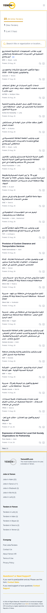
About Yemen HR (9, 554)
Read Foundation (8, 166)
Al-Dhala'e (11, 234)
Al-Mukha (11, 129)
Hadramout (20, 218)
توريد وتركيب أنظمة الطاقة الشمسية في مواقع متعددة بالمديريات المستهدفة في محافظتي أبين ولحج (20, 141)
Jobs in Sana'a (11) (10, 484)
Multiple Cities (14, 94)
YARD (4, 187)
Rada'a (14, 284)
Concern (5, 76)
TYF (3, 234)
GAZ (4, 203)
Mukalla (10, 358)
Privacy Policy (8, 563)
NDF (4, 358)
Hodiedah (15, 302)
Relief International (9, 250)
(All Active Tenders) (13, 19)
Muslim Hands (7, 389)
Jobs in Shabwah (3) (11, 488)
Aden (13, 218)
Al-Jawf (11, 187)
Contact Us (7, 550)
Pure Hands (6, 439)
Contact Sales (13, 582)
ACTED (5, 94)
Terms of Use (8, 558)
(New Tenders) (11, 25)
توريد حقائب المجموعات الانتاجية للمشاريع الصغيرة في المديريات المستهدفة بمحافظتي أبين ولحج (22, 54)
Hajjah (14, 321)
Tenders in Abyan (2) (11, 521)
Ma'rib (17, 389)
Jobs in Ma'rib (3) (9, 493)
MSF (4, 129)
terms (27, 604)
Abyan (10, 60)
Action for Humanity (9, 113)
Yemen (13, 76)
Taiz (10, 424)
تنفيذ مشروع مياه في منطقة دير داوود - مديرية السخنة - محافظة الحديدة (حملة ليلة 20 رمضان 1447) (23, 296)
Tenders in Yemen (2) (11, 530)
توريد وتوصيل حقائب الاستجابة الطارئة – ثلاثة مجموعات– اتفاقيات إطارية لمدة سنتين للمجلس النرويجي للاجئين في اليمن (22, 262)
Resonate (5, 218)
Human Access (7, 342)
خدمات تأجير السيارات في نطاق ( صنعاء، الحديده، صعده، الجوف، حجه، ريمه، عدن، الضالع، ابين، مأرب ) (23, 88)
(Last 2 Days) (10, 32)
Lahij (15, 60)
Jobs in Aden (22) (9, 480)
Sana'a (10, 203)
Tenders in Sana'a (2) (11, 525)
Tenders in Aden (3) (10, 517)
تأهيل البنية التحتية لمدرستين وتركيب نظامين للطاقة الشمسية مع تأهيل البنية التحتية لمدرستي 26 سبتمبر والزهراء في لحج (23, 159)
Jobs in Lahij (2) (9, 497)
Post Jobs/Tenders (10, 545)
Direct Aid (6, 284)
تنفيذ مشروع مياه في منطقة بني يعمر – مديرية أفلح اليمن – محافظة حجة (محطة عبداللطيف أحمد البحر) (23, 315)
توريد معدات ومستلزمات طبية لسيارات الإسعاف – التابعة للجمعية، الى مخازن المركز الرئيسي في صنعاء (22, 402)
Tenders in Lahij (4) (10, 512)
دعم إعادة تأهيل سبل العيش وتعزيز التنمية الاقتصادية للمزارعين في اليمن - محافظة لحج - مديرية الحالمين (23, 107)
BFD (4, 60)
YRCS (4, 408)
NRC (4, 268)
